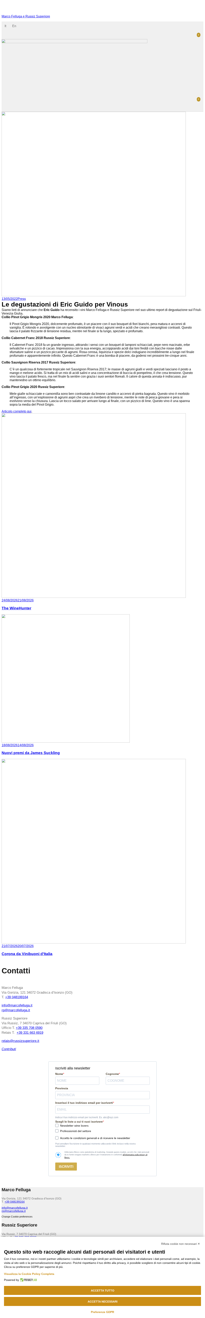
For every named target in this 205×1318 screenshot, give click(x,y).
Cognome (112, 1073)
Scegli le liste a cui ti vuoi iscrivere (79, 1121)
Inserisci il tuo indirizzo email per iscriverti (84, 1102)
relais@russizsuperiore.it (20, 1041)
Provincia (61, 1088)
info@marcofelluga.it (17, 1005)
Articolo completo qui (16, 411)
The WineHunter (16, 608)
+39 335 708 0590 (29, 1028)
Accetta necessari (103, 1301)
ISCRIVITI (66, 1166)
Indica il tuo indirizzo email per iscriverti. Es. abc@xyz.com (86, 1117)
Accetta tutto (102, 1290)
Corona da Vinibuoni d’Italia (27, 954)
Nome (59, 1073)
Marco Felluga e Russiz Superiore (26, 16)
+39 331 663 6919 (30, 1033)
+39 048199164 (16, 997)
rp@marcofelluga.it (16, 1010)
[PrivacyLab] (28, 1280)
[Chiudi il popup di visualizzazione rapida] (3, 9)
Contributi (9, 1049)
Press (22, 299)
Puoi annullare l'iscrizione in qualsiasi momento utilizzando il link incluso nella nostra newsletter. (95, 1144)
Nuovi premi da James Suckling (31, 753)
